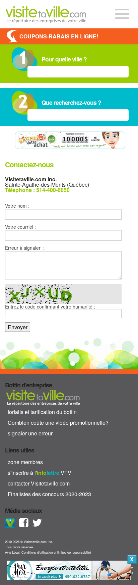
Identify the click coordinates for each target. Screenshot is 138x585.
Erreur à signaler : (25, 247)
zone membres (25, 462)
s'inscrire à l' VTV (39, 472)
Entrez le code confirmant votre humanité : (50, 307)
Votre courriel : (20, 226)
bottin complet (43, 397)
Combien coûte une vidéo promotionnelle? (58, 422)
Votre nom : (17, 205)
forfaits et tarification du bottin (42, 412)
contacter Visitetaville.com (39, 483)
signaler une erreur (30, 433)
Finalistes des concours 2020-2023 (49, 494)
